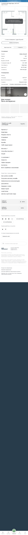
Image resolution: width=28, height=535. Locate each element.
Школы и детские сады (8, 194)
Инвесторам (5, 188)
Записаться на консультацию (10, 181)
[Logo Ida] (4, 249)
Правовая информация (6, 269)
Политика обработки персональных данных (10, 271)
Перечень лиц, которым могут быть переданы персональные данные (11, 274)
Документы (4, 183)
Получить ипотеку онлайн (9, 178)
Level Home (4, 191)
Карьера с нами (6, 186)
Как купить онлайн (7, 176)
